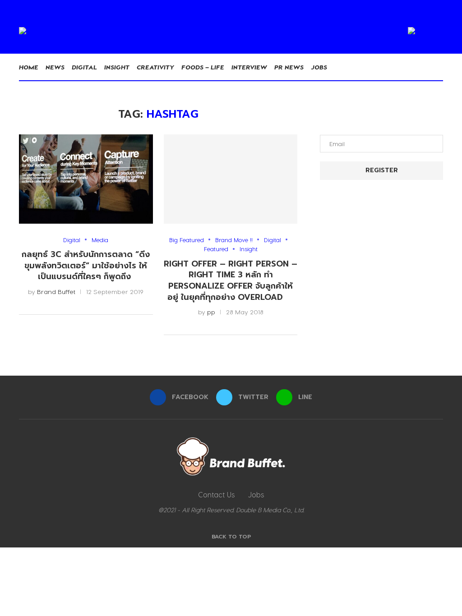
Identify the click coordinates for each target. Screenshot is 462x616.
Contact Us (216, 494)
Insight (116, 67)
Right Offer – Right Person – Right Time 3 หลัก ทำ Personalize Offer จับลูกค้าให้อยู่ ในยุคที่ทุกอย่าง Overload (230, 280)
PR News (289, 67)
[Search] (438, 67)
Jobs (319, 67)
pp (211, 312)
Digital (84, 67)
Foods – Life (202, 67)
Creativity (155, 67)
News (55, 67)
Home (28, 67)
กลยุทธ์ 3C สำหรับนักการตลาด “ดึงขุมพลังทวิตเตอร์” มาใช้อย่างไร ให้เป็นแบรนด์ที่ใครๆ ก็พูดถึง (86, 265)
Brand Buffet (56, 291)
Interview (249, 67)
